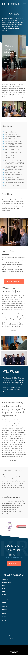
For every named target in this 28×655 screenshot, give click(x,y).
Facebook (12, 641)
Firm (3, 588)
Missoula (4, 606)
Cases (3, 585)
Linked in (16, 641)
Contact (4, 594)
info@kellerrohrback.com (14, 558)
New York (4, 609)
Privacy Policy (5, 628)
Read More (13, 212)
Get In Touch (12, 563)
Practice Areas (6, 582)
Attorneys (5, 579)
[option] (6, 526)
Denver (4, 602)
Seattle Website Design (14, 651)
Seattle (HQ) (5, 599)
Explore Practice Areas (13, 281)
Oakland (4, 613)
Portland (4, 620)
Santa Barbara (5, 623)
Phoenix (4, 616)
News (3, 591)
